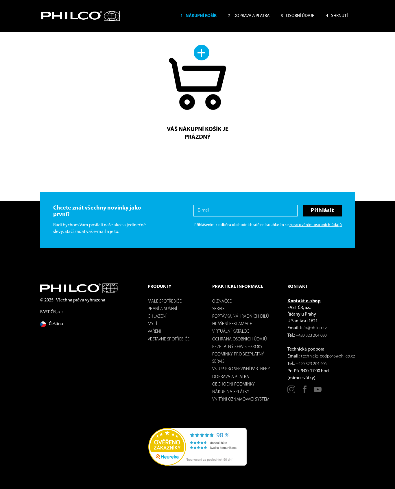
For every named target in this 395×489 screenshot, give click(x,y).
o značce (222, 301)
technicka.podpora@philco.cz (328, 356)
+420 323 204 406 (311, 364)
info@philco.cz (313, 328)
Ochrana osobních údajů (239, 339)
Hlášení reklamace (232, 324)
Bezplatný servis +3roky (237, 347)
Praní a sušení (162, 309)
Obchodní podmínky (233, 384)
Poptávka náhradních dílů (240, 316)
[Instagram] (291, 391)
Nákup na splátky (230, 392)
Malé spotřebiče (165, 301)
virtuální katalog (231, 331)
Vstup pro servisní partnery (241, 369)
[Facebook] (305, 391)
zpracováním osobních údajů (315, 225)
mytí (152, 324)
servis (218, 309)
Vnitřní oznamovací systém (241, 399)
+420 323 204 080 (311, 336)
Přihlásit (322, 211)
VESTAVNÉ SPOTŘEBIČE (168, 339)
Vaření (154, 331)
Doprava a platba (230, 377)
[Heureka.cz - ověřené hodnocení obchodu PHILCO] (197, 446)
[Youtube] (318, 391)
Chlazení (157, 316)
